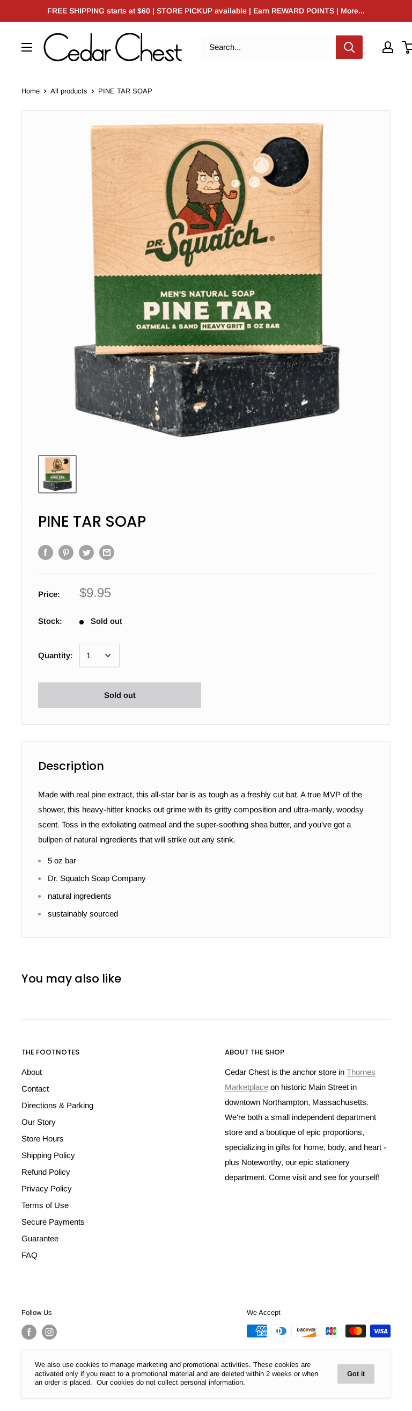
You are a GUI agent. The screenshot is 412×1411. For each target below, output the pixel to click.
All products (68, 91)
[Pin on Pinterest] (65, 552)
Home (30, 91)
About (31, 1072)
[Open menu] (26, 47)
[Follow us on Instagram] (49, 1332)
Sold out (120, 695)
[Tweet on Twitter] (86, 552)
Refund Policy (45, 1171)
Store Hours (42, 1138)
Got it (356, 1374)
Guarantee (39, 1238)
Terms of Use (45, 1205)
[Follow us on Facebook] (28, 1332)
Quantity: (55, 655)
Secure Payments (53, 1221)
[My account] (387, 47)
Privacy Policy (46, 1188)
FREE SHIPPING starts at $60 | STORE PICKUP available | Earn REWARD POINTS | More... (206, 10)
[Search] (349, 47)
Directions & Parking (57, 1105)
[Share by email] (106, 552)
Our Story (38, 1121)
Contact (35, 1088)
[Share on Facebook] (45, 552)
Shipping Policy (48, 1155)
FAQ (29, 1255)
